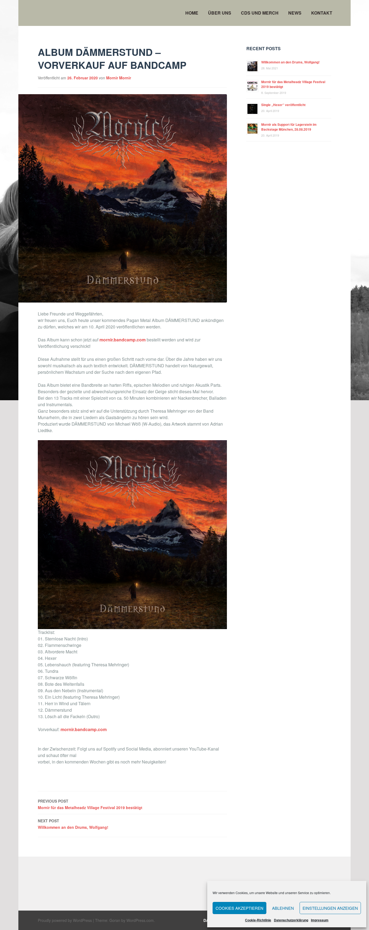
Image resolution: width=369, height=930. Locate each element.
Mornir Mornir (118, 77)
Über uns (219, 13)
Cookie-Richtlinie (258, 920)
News (294, 13)
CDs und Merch (260, 13)
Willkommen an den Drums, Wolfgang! (73, 824)
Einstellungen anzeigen (330, 908)
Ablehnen (283, 908)
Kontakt (321, 13)
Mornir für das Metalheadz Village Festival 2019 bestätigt (90, 804)
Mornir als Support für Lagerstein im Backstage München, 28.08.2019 (289, 127)
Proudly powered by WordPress (65, 920)
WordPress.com (140, 920)
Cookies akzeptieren (239, 908)
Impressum (319, 920)
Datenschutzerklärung (291, 920)
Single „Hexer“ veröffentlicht (283, 104)
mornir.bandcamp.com (123, 340)
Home (191, 13)
